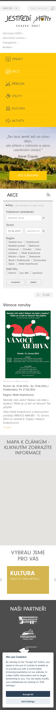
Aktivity (18, 121)
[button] (28, 500)
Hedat (52, 8)
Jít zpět (46, 294)
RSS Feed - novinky (49, 194)
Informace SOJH (12, 33)
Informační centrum (14, 38)
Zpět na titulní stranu (28, 21)
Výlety (17, 96)
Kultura (18, 108)
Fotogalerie (9, 42)
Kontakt (7, 47)
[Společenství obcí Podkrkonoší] (28, 633)
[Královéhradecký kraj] (28, 649)
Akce (15, 71)
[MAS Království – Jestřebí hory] (28, 618)
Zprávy (17, 59)
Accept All (28, 694)
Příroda (18, 84)
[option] (28, 580)
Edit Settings (28, 701)
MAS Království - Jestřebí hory (10, 8)
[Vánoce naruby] (28, 378)
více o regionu (28, 175)
